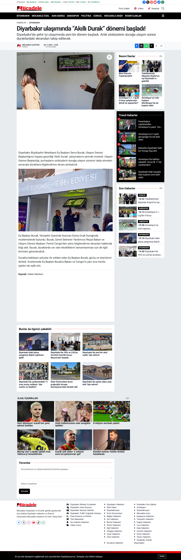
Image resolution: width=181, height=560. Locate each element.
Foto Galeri (124, 8)
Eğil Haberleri (113, 528)
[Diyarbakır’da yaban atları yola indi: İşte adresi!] (97, 371)
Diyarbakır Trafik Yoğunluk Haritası (85, 513)
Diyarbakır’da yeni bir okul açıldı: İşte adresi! (95, 353)
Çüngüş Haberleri (114, 531)
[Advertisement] (66, 129)
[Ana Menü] (163, 16)
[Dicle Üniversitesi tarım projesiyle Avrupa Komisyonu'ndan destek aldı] (65, 371)
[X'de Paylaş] (141, 46)
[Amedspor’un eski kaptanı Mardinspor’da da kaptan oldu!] (152, 90)
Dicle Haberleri (143, 534)
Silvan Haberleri (114, 525)
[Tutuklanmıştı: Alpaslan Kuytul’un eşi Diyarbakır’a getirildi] (152, 66)
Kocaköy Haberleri (115, 543)
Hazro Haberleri (144, 537)
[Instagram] (29, 522)
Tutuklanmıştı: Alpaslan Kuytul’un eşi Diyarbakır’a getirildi (150, 77)
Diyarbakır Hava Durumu (81, 507)
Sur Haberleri (112, 519)
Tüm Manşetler (77, 519)
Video (141, 8)
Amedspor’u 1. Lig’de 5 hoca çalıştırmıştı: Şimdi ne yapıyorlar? (129, 100)
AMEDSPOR (73, 15)
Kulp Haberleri (143, 528)
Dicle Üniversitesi (114, 513)
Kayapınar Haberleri (145, 516)
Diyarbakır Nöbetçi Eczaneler (83, 504)
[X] (24, 522)
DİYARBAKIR (23, 15)
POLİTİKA (86, 15)
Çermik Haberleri (144, 531)
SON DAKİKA (58, 15)
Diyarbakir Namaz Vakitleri (82, 510)
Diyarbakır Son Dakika (146, 504)
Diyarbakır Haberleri (115, 504)
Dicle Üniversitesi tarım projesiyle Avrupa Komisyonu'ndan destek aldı (64, 384)
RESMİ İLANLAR (133, 15)
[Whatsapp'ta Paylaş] (146, 46)
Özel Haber (111, 507)
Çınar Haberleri (113, 534)
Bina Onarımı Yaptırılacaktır (125, 74)
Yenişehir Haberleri (145, 519)
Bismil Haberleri (114, 522)
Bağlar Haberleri (114, 516)
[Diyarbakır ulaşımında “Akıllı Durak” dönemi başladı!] (65, 81)
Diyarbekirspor (113, 510)
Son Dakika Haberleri (79, 522)
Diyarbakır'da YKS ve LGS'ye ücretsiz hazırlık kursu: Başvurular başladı (64, 355)
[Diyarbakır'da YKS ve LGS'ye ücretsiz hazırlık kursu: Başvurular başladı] (65, 341)
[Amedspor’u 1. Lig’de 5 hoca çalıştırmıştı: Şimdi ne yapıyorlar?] (129, 90)
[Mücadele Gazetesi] (29, 8)
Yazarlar (155, 8)
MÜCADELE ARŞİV (113, 15)
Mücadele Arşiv (143, 513)
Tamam (162, 556)
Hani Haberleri (113, 537)
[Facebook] (19, 522)
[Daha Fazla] (151, 46)
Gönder (24, 491)
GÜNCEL (97, 15)
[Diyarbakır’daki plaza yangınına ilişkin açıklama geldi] (33, 341)
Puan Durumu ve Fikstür (80, 516)
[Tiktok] (38, 522)
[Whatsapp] (43, 522)
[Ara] (163, 8)
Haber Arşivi (75, 525)
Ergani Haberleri (144, 522)
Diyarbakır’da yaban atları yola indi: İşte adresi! (97, 383)
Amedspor (141, 507)
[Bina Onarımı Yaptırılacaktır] (129, 66)
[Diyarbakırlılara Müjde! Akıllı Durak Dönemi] (65, 199)
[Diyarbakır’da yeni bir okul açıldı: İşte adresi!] (97, 341)
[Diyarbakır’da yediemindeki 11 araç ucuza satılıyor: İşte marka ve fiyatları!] (33, 371)
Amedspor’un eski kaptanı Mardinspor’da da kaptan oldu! (150, 102)
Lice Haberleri (143, 525)
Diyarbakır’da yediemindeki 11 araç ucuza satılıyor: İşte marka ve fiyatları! (33, 384)
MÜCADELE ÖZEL (40, 15)
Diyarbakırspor (143, 510)
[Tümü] (161, 56)
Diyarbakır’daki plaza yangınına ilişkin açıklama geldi (31, 355)
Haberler (21, 23)
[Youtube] (33, 522)
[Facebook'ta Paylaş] (137, 46)
